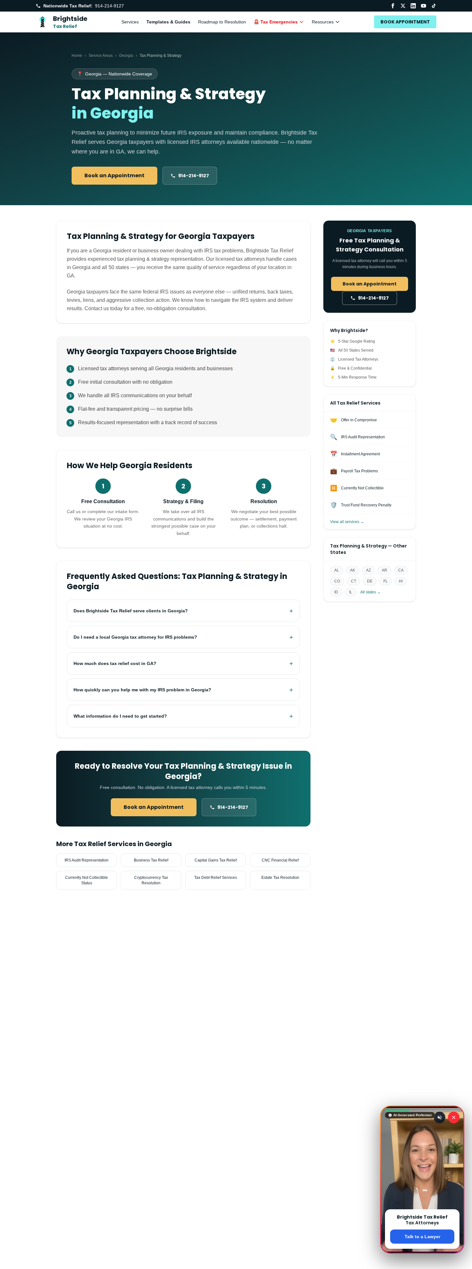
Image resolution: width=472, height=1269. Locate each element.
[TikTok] (433, 5)
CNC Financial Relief (280, 860)
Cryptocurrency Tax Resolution (151, 880)
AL (336, 570)
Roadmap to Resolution (222, 21)
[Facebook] (392, 5)
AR (384, 570)
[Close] (453, 1117)
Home (77, 55)
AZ (368, 570)
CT (353, 581)
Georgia (126, 55)
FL (385, 581)
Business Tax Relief (151, 860)
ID (336, 592)
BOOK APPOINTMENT (405, 22)
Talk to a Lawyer (422, 1236)
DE (369, 581)
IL (350, 592)
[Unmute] (439, 1117)
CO (337, 581)
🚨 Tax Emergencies (276, 21)
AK (352, 570)
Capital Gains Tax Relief (216, 860)
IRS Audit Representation (87, 860)
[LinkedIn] (413, 5)
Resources (323, 21)
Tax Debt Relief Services (215, 877)
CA (401, 570)
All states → (370, 592)
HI (401, 581)
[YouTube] (423, 5)
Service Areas (101, 55)
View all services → (347, 522)
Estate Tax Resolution (280, 877)
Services (130, 21)
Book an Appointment (114, 175)
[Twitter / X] (403, 5)
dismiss (422, 1258)
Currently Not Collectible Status (86, 880)
